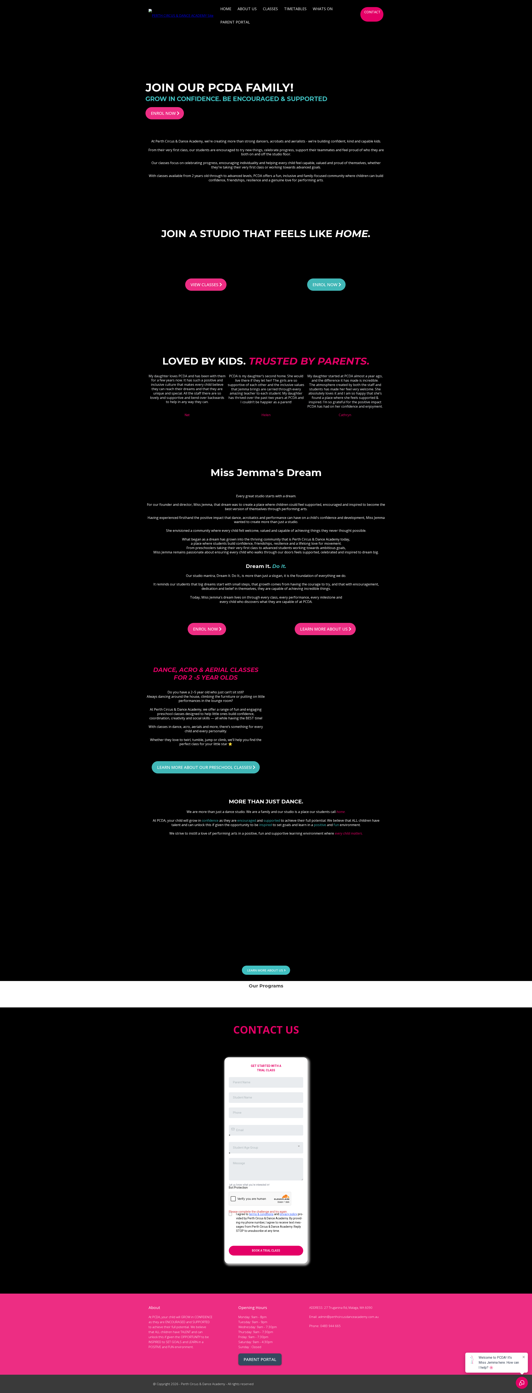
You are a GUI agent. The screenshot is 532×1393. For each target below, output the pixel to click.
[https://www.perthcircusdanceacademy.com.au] (181, 15)
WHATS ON (323, 8)
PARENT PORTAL (235, 22)
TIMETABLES (295, 8)
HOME (225, 8)
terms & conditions (261, 1214)
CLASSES (270, 8)
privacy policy (288, 1214)
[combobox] (266, 1147)
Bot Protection (238, 1187)
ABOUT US (247, 8)
